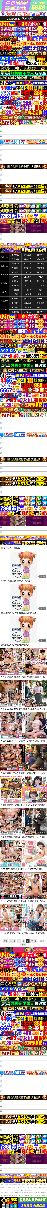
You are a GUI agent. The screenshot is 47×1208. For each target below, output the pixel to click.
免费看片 (4, 309)
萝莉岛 (40, 294)
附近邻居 (15, 272)
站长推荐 (4, 274)
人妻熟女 (15, 268)
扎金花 (27, 285)
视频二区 (4, 266)
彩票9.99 (15, 285)
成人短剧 (40, 307)
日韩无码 (40, 312)
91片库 (15, 294)
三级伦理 (15, 264)
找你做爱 (40, 272)
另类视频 (40, 268)
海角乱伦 (27, 303)
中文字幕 (27, 264)
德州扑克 (40, 281)
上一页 (12, 941)
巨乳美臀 (40, 264)
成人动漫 (40, 259)
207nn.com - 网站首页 (20, 18)
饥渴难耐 (27, 272)
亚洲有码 (15, 259)
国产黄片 (15, 299)
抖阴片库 (4, 301)
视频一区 (4, 257)
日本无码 (40, 255)
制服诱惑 (40, 303)
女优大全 (27, 294)
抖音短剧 (15, 290)
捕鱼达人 (15, 281)
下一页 (33, 941)
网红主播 (27, 255)
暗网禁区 (15, 303)
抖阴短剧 (27, 312)
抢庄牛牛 (27, 281)
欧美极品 (27, 259)
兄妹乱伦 (27, 307)
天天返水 (40, 285)
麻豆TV (28, 290)
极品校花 (15, 312)
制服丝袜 (27, 268)
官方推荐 (4, 283)
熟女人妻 (27, 299)
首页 (5, 941)
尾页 (23, 944)
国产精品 (15, 255)
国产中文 (15, 307)
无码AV (4, 292)
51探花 (40, 290)
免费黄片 (40, 299)
